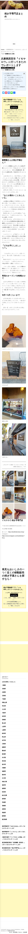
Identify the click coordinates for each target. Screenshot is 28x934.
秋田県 (4, 792)
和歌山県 (4, 702)
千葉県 (4, 699)
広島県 (4, 743)
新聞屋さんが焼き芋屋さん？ (14, 75)
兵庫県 (10, 53)
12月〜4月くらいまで (12, 83)
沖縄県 (4, 767)
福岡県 (4, 788)
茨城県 (4, 802)
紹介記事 (4, 795)
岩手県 (4, 740)
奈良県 (4, 716)
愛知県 (4, 750)
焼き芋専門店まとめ (13, 15)
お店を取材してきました (6, 67)
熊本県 (4, 774)
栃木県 (4, 764)
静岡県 (4, 816)
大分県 (4, 709)
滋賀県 (4, 771)
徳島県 (4, 747)
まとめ (10, 932)
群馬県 (4, 798)
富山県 (4, 723)
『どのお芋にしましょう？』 (14, 79)
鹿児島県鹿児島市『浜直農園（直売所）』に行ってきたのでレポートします (13, 843)
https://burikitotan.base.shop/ (16, 532)
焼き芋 (13, 53)
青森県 (4, 812)
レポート (7, 53)
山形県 (4, 726)
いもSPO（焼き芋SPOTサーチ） (14, 104)
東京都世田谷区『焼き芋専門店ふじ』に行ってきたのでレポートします (13, 849)
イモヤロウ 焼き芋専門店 (13, 85)
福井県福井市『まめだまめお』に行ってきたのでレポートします (13, 827)
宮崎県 (4, 719)
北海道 (4, 695)
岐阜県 (4, 733)
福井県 (4, 785)
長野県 (4, 809)
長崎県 (4, 805)
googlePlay (14, 107)
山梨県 (4, 730)
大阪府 (4, 712)
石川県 (4, 778)
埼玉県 (4, 706)
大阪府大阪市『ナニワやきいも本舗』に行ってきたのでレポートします (13, 838)
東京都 (4, 761)
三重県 (4, 685)
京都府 (4, 688)
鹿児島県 (4, 819)
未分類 (4, 757)
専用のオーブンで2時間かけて (14, 81)
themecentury (11, 930)
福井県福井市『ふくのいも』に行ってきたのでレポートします (13, 832)
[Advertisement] (14, 30)
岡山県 (4, 737)
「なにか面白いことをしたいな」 (15, 77)
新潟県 (4, 754)
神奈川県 (4, 781)
